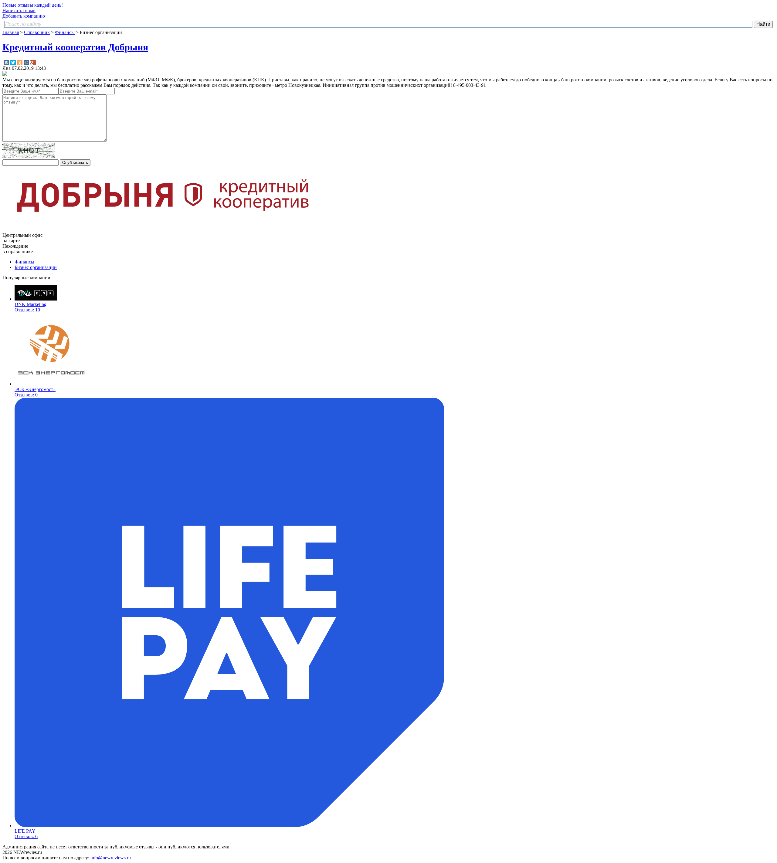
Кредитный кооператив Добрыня (75, 47)
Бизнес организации (36, 267)
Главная (10, 32)
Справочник (37, 32)
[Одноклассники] (19, 62)
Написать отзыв (19, 10)
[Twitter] (13, 62)
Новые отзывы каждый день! (32, 5)
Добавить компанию (23, 16)
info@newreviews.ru (110, 857)
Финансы (65, 32)
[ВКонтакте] (6, 62)
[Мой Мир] (26, 62)
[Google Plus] (33, 62)
